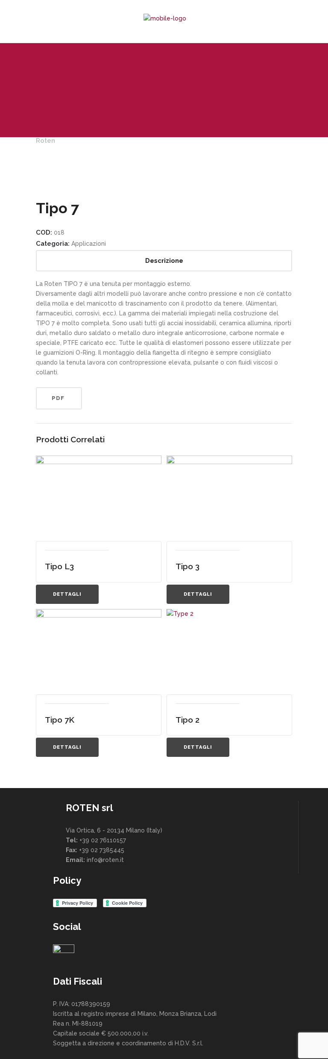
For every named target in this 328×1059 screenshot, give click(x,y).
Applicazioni (88, 243)
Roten (45, 140)
